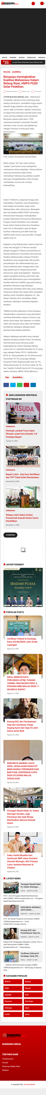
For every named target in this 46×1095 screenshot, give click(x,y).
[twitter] (13, 385)
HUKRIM (8, 995)
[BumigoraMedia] (10, 5)
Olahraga (8, 1008)
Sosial (23, 891)
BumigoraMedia (29, 1084)
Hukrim (22, 57)
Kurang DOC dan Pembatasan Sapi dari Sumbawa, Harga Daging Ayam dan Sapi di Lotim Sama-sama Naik (22, 726)
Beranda (6, 72)
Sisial (27, 1014)
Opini (27, 1008)
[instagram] (16, 1048)
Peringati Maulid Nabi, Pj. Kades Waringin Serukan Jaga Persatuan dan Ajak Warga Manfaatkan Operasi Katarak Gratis (23, 816)
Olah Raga (29, 1001)
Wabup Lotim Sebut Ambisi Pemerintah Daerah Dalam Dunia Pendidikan (22, 518)
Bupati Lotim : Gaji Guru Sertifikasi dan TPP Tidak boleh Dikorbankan (23, 476)
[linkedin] (33, 385)
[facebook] (6, 385)
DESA (7, 988)
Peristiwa (24, 914)
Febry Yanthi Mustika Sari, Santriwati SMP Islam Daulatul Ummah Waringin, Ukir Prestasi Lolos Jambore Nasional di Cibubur (22, 861)
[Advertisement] (23, 31)
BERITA (7, 982)
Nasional (8, 1001)
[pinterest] (26, 385)
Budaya (28, 982)
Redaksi (5, 1070)
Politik (7, 1014)
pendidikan (16, 72)
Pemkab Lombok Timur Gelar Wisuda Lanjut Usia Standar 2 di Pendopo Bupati (21, 433)
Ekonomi (13, 57)
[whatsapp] (19, 385)
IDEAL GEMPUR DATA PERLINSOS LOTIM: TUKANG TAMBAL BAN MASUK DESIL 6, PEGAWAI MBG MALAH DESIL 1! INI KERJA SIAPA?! (23, 683)
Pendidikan (31, 57)
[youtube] (19, 1048)
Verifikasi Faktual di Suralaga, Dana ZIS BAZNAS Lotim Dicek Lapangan (22, 641)
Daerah (28, 988)
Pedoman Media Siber (11, 1066)
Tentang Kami (7, 1059)
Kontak (5, 1063)
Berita (4, 57)
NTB (26, 995)
